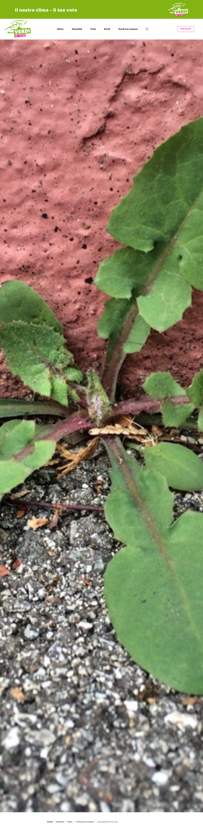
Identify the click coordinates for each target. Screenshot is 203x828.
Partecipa (185, 29)
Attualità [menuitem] (77, 29)
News (69, 822)
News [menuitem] (60, 29)
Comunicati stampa (85, 822)
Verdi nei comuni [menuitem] (128, 29)
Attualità (60, 822)
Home (50, 822)
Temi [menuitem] (93, 29)
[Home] (178, 10)
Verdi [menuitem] (107, 29)
